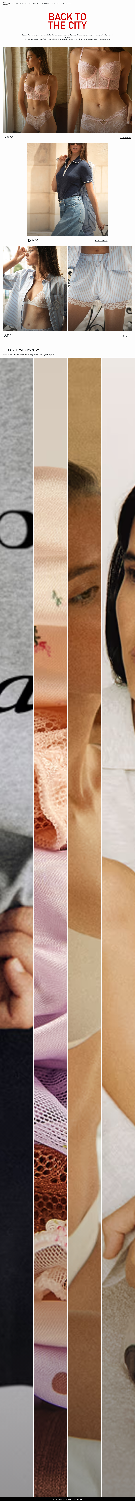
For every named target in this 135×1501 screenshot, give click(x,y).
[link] (15, 4)
